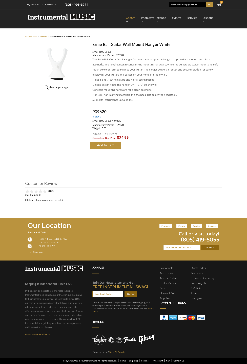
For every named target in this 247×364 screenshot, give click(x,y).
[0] (219, 4)
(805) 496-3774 (76, 4)
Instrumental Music (88, 360)
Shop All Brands (117, 352)
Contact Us (50, 4)
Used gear (196, 298)
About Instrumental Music (37, 334)
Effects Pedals (198, 268)
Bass (162, 288)
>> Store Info (36, 252)
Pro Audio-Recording (202, 278)
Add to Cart (105, 145)
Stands (43, 36)
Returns (145, 360)
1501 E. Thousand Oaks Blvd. (53, 239)
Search (210, 247)
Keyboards (197, 273)
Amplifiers (165, 298)
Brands (161, 18)
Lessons (208, 18)
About (130, 18)
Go (209, 4)
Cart (168, 360)
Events (176, 18)
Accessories (31, 36)
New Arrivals (166, 268)
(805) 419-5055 (200, 239)
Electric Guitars (168, 283)
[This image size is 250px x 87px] (61, 17)
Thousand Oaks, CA (49, 242)
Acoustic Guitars (168, 278)
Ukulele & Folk (168, 293)
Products (146, 18)
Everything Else (199, 283)
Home (123, 360)
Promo (194, 293)
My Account (33, 4)
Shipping (133, 360)
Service (192, 18)
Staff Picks (196, 288)
